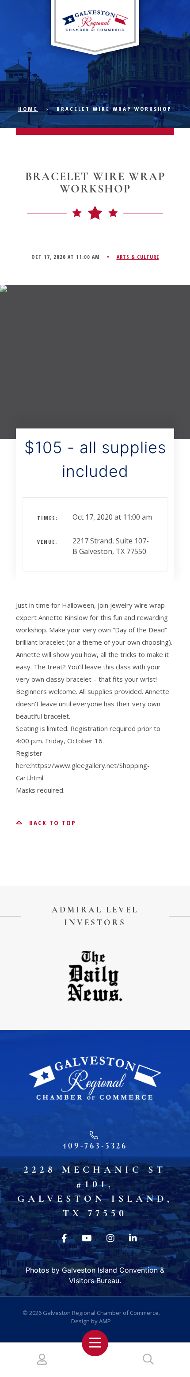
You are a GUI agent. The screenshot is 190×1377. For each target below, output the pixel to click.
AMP (105, 1321)
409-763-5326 (94, 1146)
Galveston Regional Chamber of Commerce (101, 1313)
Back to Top (51, 822)
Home (28, 109)
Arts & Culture (138, 257)
